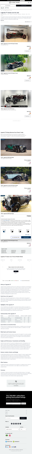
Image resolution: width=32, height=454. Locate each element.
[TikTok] (20, 423)
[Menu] (28, 2)
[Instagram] (18, 423)
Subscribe (23, 403)
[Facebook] (11, 423)
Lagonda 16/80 (3, 250)
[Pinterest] (16, 423)
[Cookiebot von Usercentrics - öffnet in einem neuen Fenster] (27, 216)
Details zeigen (27, 234)
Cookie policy (21, 449)
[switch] (12, 231)
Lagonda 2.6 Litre (4, 252)
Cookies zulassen (26, 237)
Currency (21, 427)
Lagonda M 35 (23, 250)
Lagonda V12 (23, 252)
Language (7, 427)
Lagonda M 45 (23, 251)
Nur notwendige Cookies (16, 237)
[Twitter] (14, 423)
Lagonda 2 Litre (3, 251)
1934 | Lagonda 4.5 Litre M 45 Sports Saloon (9, 43)
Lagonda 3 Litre (13, 250)
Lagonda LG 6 (13, 252)
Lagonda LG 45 (13, 251)
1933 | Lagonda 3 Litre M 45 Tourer (7, 108)
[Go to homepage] (14, 2)
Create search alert (23, 5)
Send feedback (16, 385)
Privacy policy (17, 449)
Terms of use (13, 449)
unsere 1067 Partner (6, 220)
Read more (2, 20)
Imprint (10, 449)
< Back (1, 10)
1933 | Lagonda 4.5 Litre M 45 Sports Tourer (9, 73)
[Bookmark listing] (30, 26)
